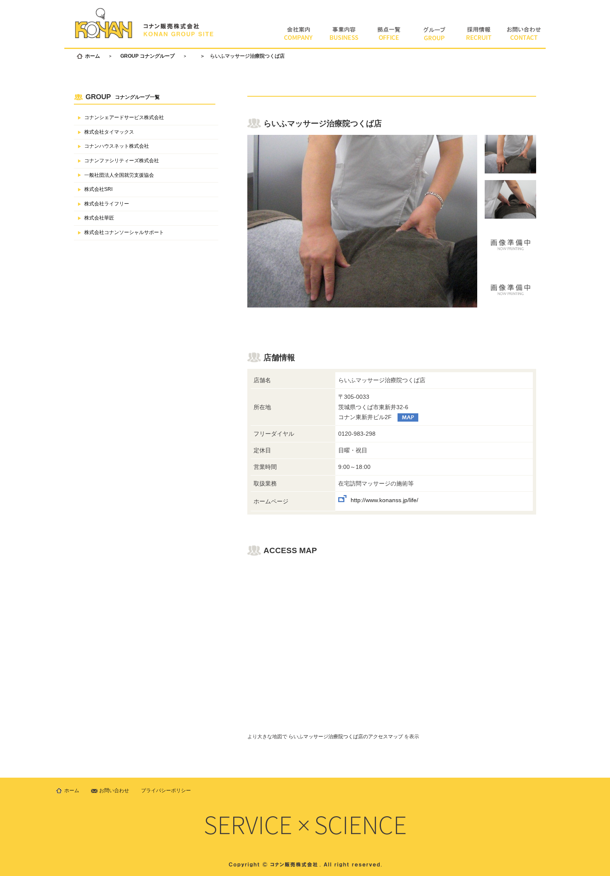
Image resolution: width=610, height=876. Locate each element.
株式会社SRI (98, 189)
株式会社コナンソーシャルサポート (124, 232)
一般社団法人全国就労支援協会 (119, 175)
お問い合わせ (114, 790)
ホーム (92, 56)
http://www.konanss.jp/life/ (384, 500)
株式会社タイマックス (109, 132)
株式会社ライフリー (106, 204)
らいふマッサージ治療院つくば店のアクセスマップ (345, 736)
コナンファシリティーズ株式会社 (121, 160)
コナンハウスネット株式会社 (116, 146)
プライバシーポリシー (166, 790)
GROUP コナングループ (147, 56)
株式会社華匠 (99, 218)
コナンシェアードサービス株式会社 (124, 117)
